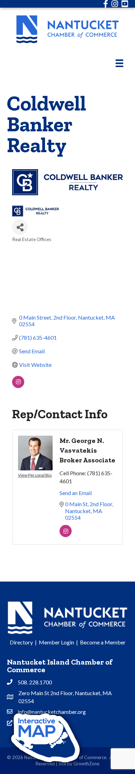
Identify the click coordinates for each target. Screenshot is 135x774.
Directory (21, 642)
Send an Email (76, 492)
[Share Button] (20, 227)
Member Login (56, 642)
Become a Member (103, 642)
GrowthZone (86, 763)
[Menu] (119, 63)
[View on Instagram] (18, 385)
